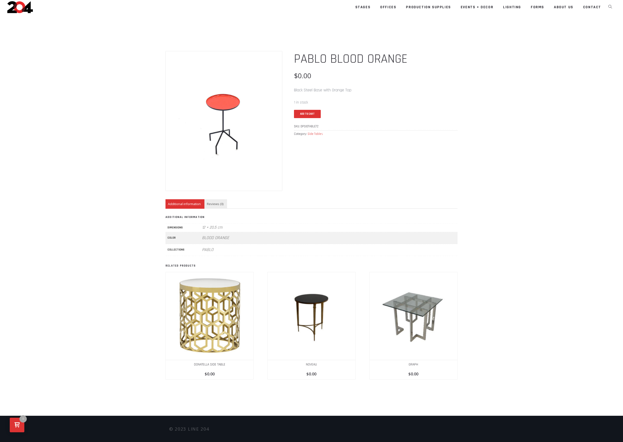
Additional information (184, 204)
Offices (388, 7)
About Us (563, 7)
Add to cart (307, 114)
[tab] (184, 204)
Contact (592, 7)
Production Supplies (428, 7)
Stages (363, 7)
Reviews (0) (215, 204)
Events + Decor (477, 7)
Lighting (512, 7)
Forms (537, 7)
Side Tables (315, 134)
